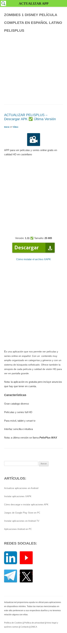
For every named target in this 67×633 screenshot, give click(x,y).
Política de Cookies (13, 623)
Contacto (24, 627)
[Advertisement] (33, 67)
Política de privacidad (34, 623)
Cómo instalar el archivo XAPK (33, 259)
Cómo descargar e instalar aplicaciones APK (26, 504)
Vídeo (15, 127)
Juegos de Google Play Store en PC (22, 512)
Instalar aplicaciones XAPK (17, 496)
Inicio (6, 127)
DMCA (34, 627)
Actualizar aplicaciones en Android (21, 488)
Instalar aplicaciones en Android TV (21, 521)
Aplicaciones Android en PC (18, 529)
